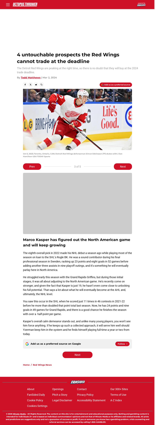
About (30, 389)
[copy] (41, 84)
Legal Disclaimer (62, 400)
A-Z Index (116, 400)
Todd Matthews (31, 77)
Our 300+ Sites (119, 389)
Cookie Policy (35, 400)
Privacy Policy (85, 394)
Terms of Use (118, 394)
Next (123, 166)
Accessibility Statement (91, 400)
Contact (82, 389)
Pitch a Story (59, 394)
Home (26, 365)
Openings (58, 389)
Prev (32, 166)
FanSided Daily (36, 394)
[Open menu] (8, 4)
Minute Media (19, 414)
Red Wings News (42, 365)
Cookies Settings (37, 405)
